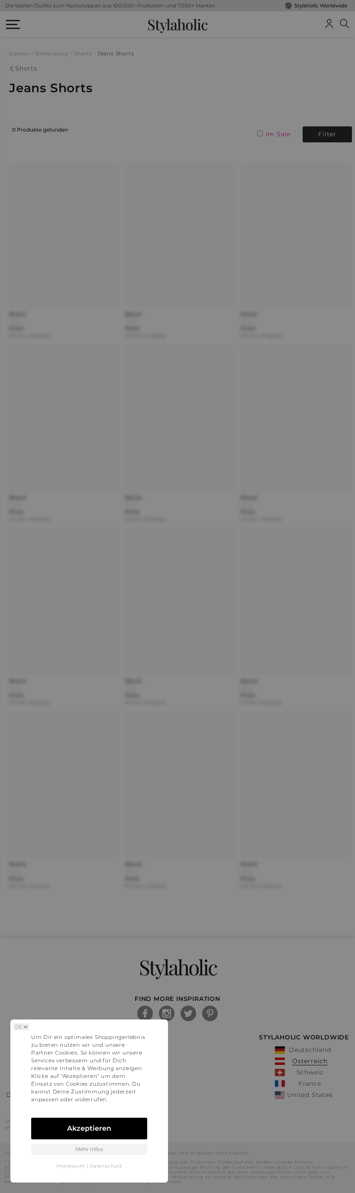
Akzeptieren (89, 1128)
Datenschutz (106, 1166)
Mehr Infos (89, 1149)
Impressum (70, 1166)
